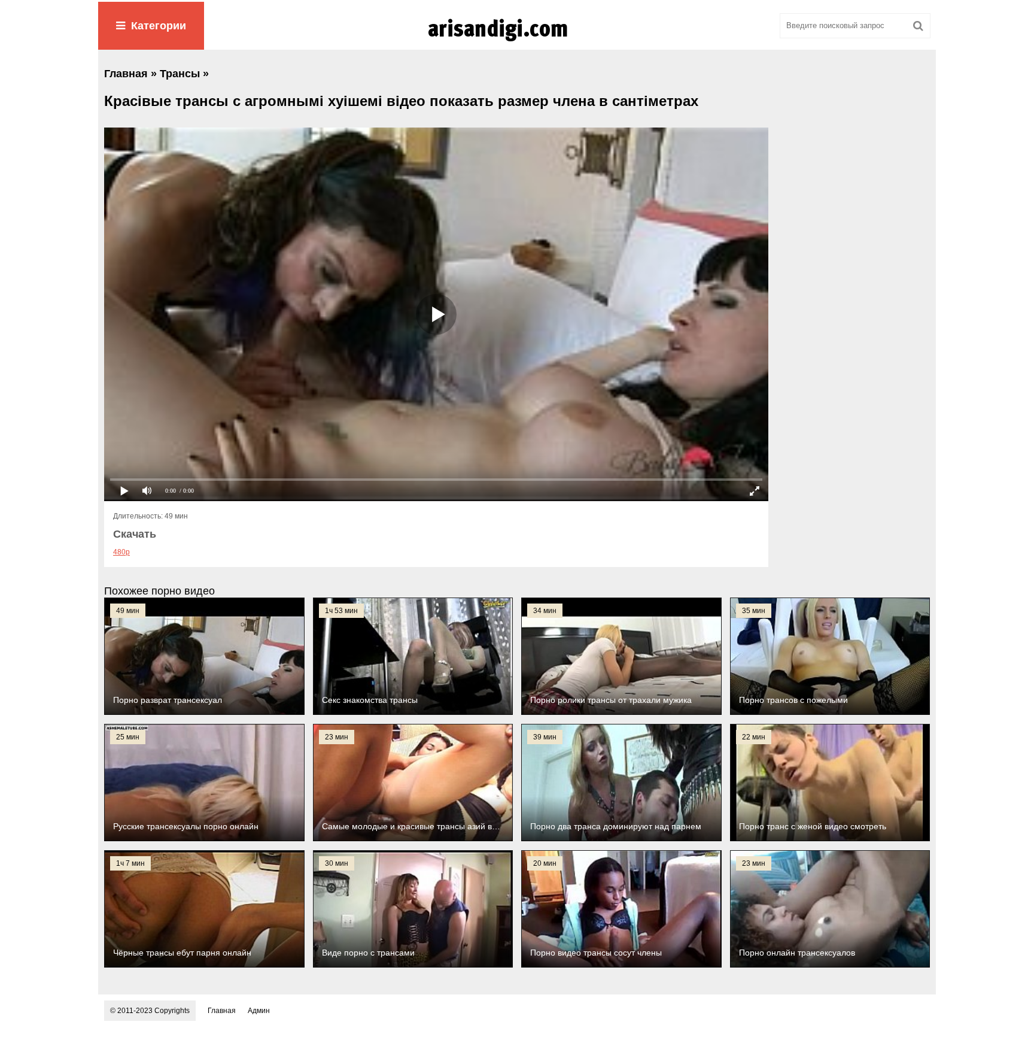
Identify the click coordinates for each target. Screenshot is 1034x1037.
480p (121, 552)
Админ (259, 1010)
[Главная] (517, 41)
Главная (222, 1010)
